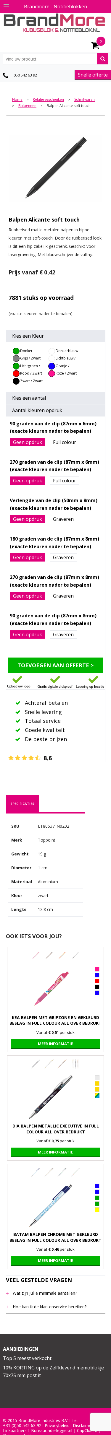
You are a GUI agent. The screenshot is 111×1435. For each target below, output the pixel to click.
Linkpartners (15, 1430)
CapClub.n (86, 1430)
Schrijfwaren (84, 100)
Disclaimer (83, 1425)
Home (17, 100)
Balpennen (27, 106)
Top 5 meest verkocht (27, 1358)
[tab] (22, 803)
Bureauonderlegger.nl (51, 1430)
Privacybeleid (57, 1425)
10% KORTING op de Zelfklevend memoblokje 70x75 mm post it (53, 1371)
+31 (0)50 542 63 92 (22, 1425)
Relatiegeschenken (48, 100)
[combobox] (55, 58)
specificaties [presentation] (22, 803)
